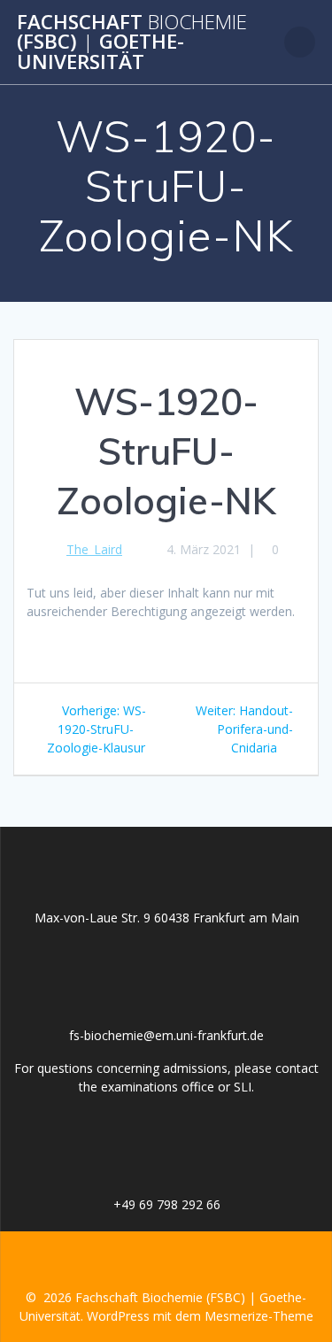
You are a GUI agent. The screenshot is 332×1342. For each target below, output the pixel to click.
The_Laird (94, 549)
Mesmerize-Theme (259, 1315)
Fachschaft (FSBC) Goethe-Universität (132, 42)
